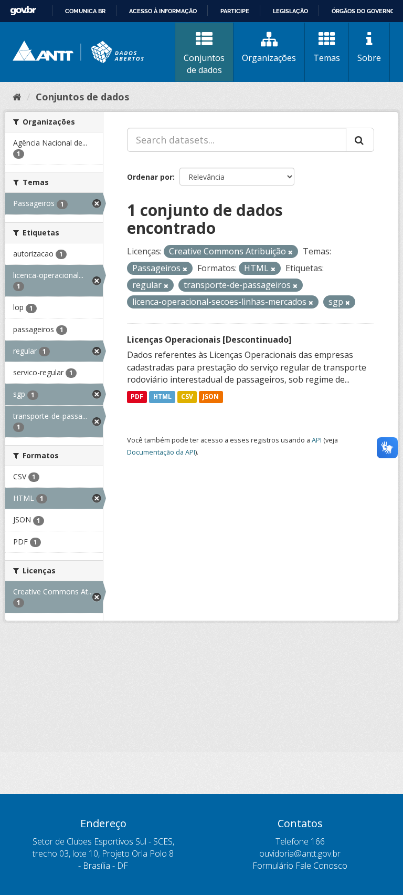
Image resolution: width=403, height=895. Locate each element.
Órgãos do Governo (363, 11)
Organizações (269, 58)
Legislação (290, 11)
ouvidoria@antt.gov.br (300, 853)
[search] (360, 140)
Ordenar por (150, 177)
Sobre (369, 58)
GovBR (23, 11)
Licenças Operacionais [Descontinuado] (209, 339)
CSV (187, 396)
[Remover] (290, 252)
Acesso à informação (163, 11)
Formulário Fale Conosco (299, 865)
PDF (137, 396)
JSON (211, 396)
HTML (162, 396)
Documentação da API (161, 452)
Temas (326, 58)
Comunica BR (85, 11)
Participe (234, 11)
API (317, 440)
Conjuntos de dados (204, 64)
